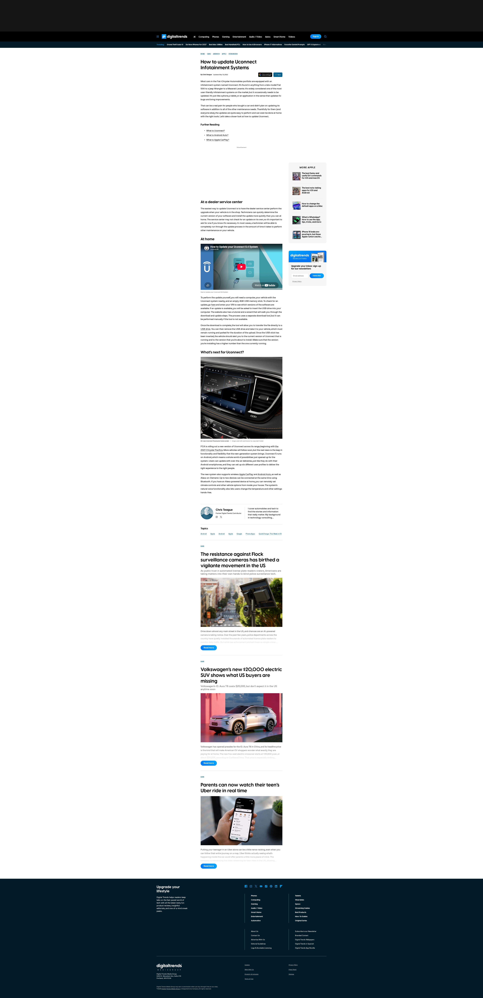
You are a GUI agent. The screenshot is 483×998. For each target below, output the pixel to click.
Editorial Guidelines (258, 944)
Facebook (246, 886)
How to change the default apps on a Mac (312, 205)
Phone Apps (250, 534)
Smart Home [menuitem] (279, 36)
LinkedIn (276, 886)
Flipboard (281, 886)
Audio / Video (256, 908)
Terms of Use (249, 979)
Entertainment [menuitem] (239, 36)
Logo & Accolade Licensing (261, 948)
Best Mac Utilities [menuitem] (216, 44)
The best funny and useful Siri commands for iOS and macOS (311, 175)
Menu (158, 36)
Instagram (251, 886)
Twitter (256, 886)
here (213, 304)
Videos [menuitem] (291, 36)
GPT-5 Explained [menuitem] (314, 44)
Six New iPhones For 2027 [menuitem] (196, 44)
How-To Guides (301, 916)
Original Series (301, 920)
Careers (247, 965)
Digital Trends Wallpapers (304, 939)
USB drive (205, 328)
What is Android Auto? (217, 135)
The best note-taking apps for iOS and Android (311, 190)
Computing (255, 900)
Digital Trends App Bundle (305, 948)
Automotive (256, 920)
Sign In (316, 36)
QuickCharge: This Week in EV (270, 534)
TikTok (266, 886)
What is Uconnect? (215, 130)
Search (325, 36)
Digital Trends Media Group (171, 989)
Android (204, 534)
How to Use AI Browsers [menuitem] (252, 44)
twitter (221, 517)
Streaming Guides (302, 908)
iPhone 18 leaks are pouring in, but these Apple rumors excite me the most (311, 235)
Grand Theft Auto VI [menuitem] (175, 44)
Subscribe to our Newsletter (305, 931)
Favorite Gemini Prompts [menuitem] (294, 44)
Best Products (300, 912)
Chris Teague (207, 75)
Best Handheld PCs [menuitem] (232, 44)
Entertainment (257, 916)
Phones (254, 896)
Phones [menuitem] (215, 36)
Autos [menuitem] (267, 36)
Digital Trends (170, 40)
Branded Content (301, 935)
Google (239, 534)
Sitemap (291, 974)
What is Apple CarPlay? (217, 139)
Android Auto (264, 474)
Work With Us (249, 969)
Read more (209, 647)
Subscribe (317, 275)
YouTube (261, 886)
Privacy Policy (296, 281)
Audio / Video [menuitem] (255, 36)
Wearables (299, 900)
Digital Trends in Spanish (304, 944)
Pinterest (271, 886)
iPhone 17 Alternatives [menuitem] (273, 44)
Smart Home (256, 912)
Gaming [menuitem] (226, 36)
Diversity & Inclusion (251, 974)
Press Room (292, 969)
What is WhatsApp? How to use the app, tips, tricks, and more (311, 219)
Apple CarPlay (246, 474)
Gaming (254, 904)
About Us (254, 931)
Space (297, 904)
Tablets (298, 896)
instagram (217, 517)
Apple (212, 534)
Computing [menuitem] (204, 36)
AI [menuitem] (194, 36)
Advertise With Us (258, 939)
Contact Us (255, 935)
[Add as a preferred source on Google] (265, 74)
